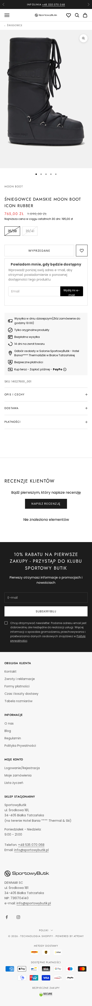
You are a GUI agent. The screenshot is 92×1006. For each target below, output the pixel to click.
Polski (43, 930)
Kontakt (10, 671)
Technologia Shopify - (37, 936)
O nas (9, 723)
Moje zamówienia (17, 775)
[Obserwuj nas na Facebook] (6, 917)
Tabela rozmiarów (18, 701)
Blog (7, 731)
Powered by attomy (70, 936)
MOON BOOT (13, 186)
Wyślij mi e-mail (71, 292)
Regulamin (12, 738)
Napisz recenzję (46, 504)
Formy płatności (16, 686)
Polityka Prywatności (20, 745)
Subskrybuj (46, 611)
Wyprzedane (39, 251)
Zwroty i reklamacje (19, 679)
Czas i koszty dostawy (21, 693)
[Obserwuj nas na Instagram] (18, 917)
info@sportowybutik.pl (31, 850)
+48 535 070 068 (53, 4)
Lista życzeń (13, 783)
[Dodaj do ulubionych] (82, 250)
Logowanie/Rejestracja (22, 768)
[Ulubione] (68, 15)
